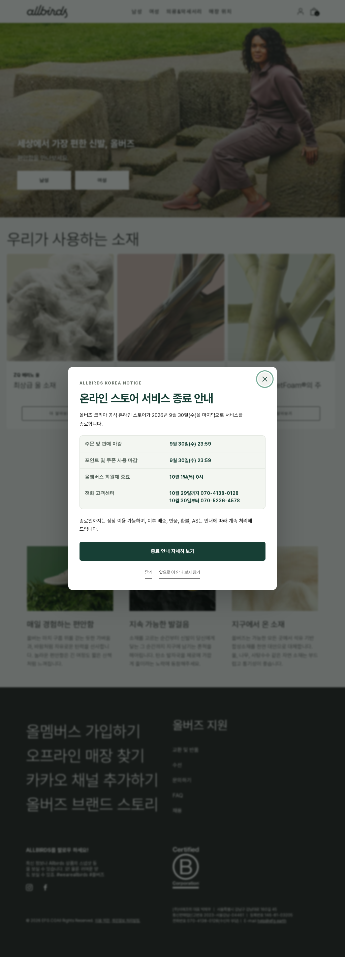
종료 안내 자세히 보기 (172, 551)
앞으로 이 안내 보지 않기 (179, 572)
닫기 (148, 572)
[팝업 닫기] (265, 379)
